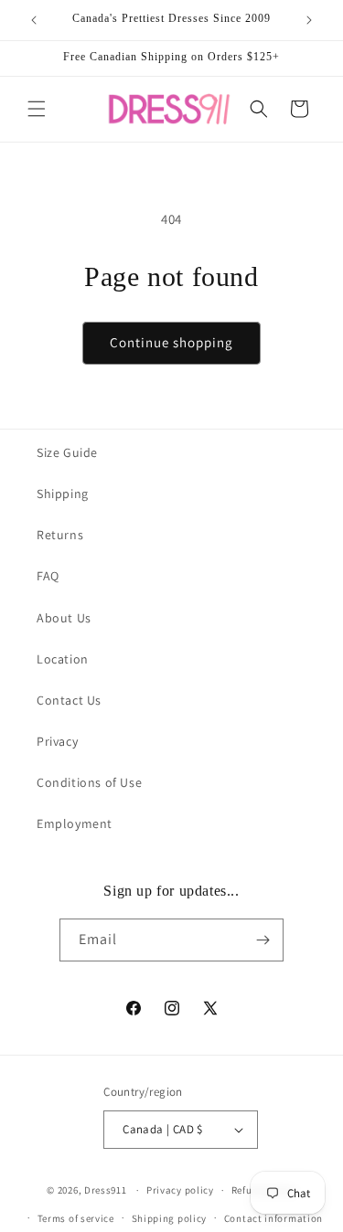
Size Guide (67, 452)
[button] (36, 109)
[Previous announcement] (34, 20)
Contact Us (69, 700)
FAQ (48, 576)
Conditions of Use (89, 782)
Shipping (63, 493)
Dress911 (105, 1190)
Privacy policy (180, 1190)
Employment (75, 823)
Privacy (57, 741)
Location (63, 659)
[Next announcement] (309, 20)
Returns (60, 534)
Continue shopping (171, 342)
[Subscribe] (262, 940)
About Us (64, 618)
